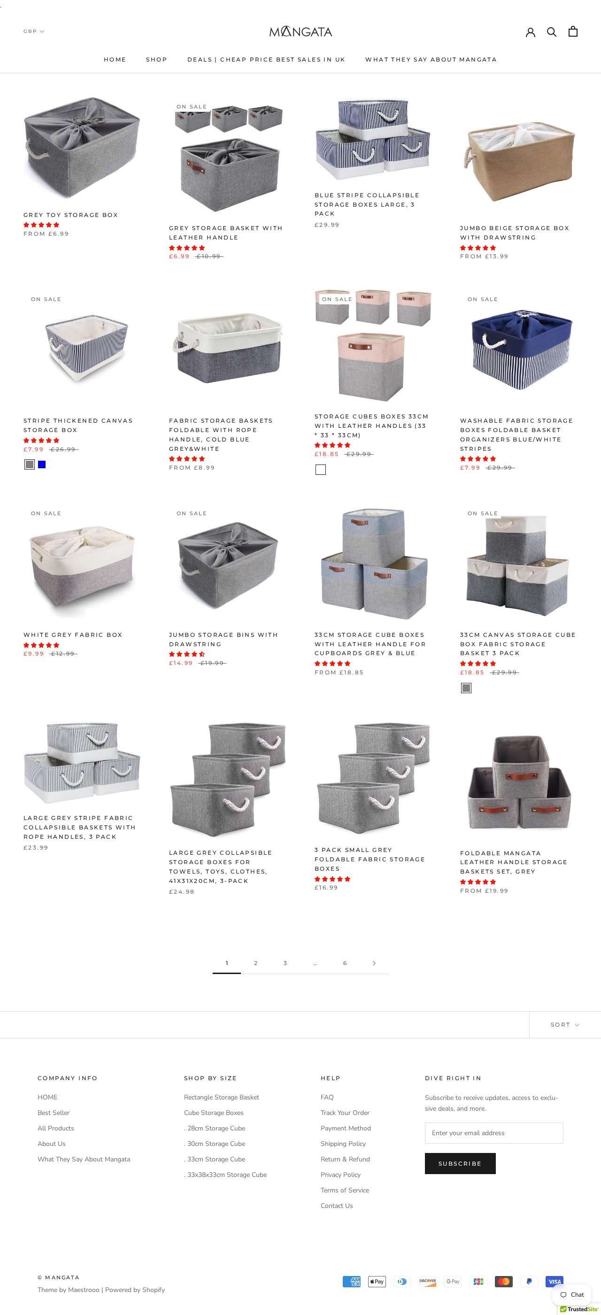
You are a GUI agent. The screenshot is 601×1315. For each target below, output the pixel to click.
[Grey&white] (357, 469)
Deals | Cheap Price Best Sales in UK (266, 59)
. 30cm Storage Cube (214, 1143)
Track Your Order (345, 1112)
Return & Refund (345, 1159)
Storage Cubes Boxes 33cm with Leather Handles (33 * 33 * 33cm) (372, 426)
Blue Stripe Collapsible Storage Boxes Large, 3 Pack (367, 204)
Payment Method (346, 1128)
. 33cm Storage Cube (214, 1159)
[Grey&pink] (345, 469)
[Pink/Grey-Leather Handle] (527, 688)
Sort (562, 1024)
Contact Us (337, 1205)
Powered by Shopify (135, 1289)
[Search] (552, 31)
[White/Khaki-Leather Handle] (503, 688)
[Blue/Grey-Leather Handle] (515, 688)
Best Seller (53, 1112)
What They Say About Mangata (431, 59)
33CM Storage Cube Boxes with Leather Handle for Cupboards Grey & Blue (370, 644)
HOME (115, 59)
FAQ (327, 1097)
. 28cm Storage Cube (214, 1128)
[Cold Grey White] (564, 688)
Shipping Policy (343, 1143)
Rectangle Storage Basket (221, 1097)
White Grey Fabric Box (73, 634)
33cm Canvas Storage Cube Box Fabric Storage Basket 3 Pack (518, 644)
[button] (42, 225)
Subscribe (460, 1163)
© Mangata (59, 1277)
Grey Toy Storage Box (70, 214)
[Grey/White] (490, 688)
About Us (52, 1143)
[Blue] (42, 464)
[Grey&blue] (333, 469)
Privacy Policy (341, 1174)
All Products (56, 1128)
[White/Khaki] (478, 688)
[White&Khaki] (320, 469)
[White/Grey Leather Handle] (539, 688)
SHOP (157, 59)
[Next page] (374, 963)
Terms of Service (345, 1190)
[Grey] (29, 464)
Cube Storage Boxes (214, 1112)
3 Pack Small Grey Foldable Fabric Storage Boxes (370, 859)
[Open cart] (573, 31)
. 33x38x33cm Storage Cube (225, 1174)
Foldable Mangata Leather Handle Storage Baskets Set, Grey (514, 862)
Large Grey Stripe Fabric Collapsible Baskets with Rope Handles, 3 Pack (80, 827)
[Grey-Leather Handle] (551, 688)
